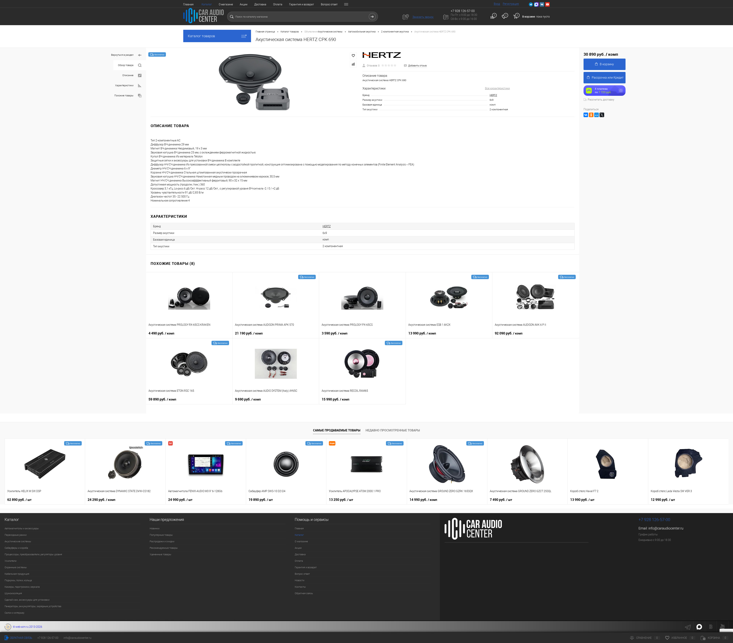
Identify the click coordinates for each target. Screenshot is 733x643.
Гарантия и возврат (301, 4)
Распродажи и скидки (162, 541)
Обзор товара (125, 65)
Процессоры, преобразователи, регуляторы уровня (33, 554)
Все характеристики (497, 88)
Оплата (277, 4)
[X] (602, 115)
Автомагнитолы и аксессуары (22, 528)
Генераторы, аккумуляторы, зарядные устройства (33, 606)
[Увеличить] (254, 82)
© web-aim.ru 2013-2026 (26, 626)
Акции (243, 4)
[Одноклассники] (591, 115)
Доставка (260, 4)
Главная (188, 4)
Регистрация (511, 3)
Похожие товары (123, 95)
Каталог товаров (201, 36)
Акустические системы (18, 541)
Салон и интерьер (14, 612)
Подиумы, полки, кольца (18, 580)
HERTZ (493, 95)
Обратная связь (304, 593)
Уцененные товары (160, 554)
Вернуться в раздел (122, 54)
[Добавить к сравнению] (353, 64)
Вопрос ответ (329, 4)
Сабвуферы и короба (16, 547)
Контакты (300, 586)
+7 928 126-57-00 (654, 520)
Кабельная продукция (17, 573)
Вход (497, 3)
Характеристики (124, 85)
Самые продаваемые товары (336, 430)
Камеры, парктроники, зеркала (22, 586)
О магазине (226, 4)
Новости (299, 580)
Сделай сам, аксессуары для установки (27, 599)
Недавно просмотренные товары (393, 430)
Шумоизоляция (13, 593)
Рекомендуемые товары (164, 547)
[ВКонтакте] (586, 115)
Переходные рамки (16, 534)
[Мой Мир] (596, 115)
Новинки (154, 528)
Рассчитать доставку (601, 99)
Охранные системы (16, 567)
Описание (127, 75)
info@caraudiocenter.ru (665, 528)
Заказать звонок (423, 17)
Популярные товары (161, 534)
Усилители (10, 560)
